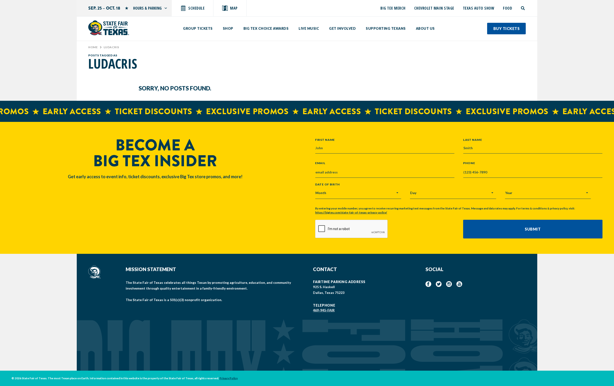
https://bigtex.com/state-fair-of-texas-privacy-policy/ (351, 212)
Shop (228, 28)
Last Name (472, 139)
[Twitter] (439, 284)
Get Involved (342, 28)
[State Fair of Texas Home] (108, 27)
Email (320, 163)
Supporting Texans (386, 28)
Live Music (309, 28)
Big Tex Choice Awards (266, 28)
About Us (425, 28)
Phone (469, 163)
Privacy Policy (228, 378)
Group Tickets (198, 28)
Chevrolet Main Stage (434, 8)
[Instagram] (449, 284)
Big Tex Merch (393, 8)
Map (234, 8)
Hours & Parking (147, 8)
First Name (325, 139)
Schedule (196, 8)
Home (93, 47)
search (523, 8)
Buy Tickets (506, 28)
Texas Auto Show (479, 8)
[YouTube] (459, 284)
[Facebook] (428, 284)
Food (507, 8)
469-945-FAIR (324, 310)
